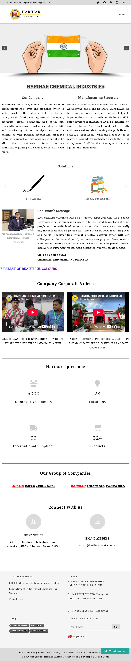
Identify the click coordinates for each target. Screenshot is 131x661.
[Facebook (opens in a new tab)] (104, 2)
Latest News (68, 652)
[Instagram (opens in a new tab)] (116, 2)
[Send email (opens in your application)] (121, 2)
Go (115, 627)
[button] (4, 48)
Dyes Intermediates (19, 625)
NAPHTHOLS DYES (19, 631)
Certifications (94, 652)
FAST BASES (37, 625)
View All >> (16, 599)
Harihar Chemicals (26, 652)
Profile (41, 652)
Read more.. (90, 147)
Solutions (81, 652)
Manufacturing (53, 652)
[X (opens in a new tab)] (97, 2)
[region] (65, 51)
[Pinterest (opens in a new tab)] (110, 2)
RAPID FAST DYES (39, 631)
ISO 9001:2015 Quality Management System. (34, 583)
